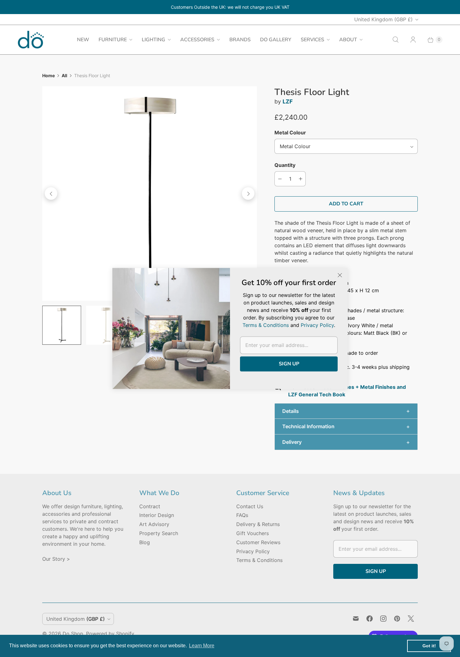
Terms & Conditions (259, 560)
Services (312, 39)
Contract (149, 506)
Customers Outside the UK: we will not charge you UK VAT (230, 7)
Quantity (284, 165)
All (64, 75)
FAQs (242, 515)
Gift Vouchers (252, 533)
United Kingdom (383, 19)
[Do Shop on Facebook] (369, 618)
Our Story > (56, 559)
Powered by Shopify (110, 633)
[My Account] (413, 39)
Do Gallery (275, 39)
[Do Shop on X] (411, 618)
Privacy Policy (253, 551)
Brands (240, 39)
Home (48, 75)
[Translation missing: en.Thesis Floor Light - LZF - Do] (61, 325)
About (348, 39)
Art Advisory (154, 524)
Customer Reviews (258, 542)
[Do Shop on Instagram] (383, 618)
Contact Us (249, 506)
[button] (346, 411)
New (83, 39)
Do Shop (73, 633)
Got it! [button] (429, 645)
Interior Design (156, 515)
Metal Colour (290, 132)
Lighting (153, 39)
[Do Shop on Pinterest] (397, 618)
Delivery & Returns (258, 524)
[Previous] (51, 193)
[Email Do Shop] (356, 618)
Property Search (158, 533)
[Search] (395, 39)
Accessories (197, 39)
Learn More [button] (201, 645)
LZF (288, 101)
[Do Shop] (31, 39)
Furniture (113, 39)
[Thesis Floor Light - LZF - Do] (149, 193)
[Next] (248, 193)
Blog (144, 542)
